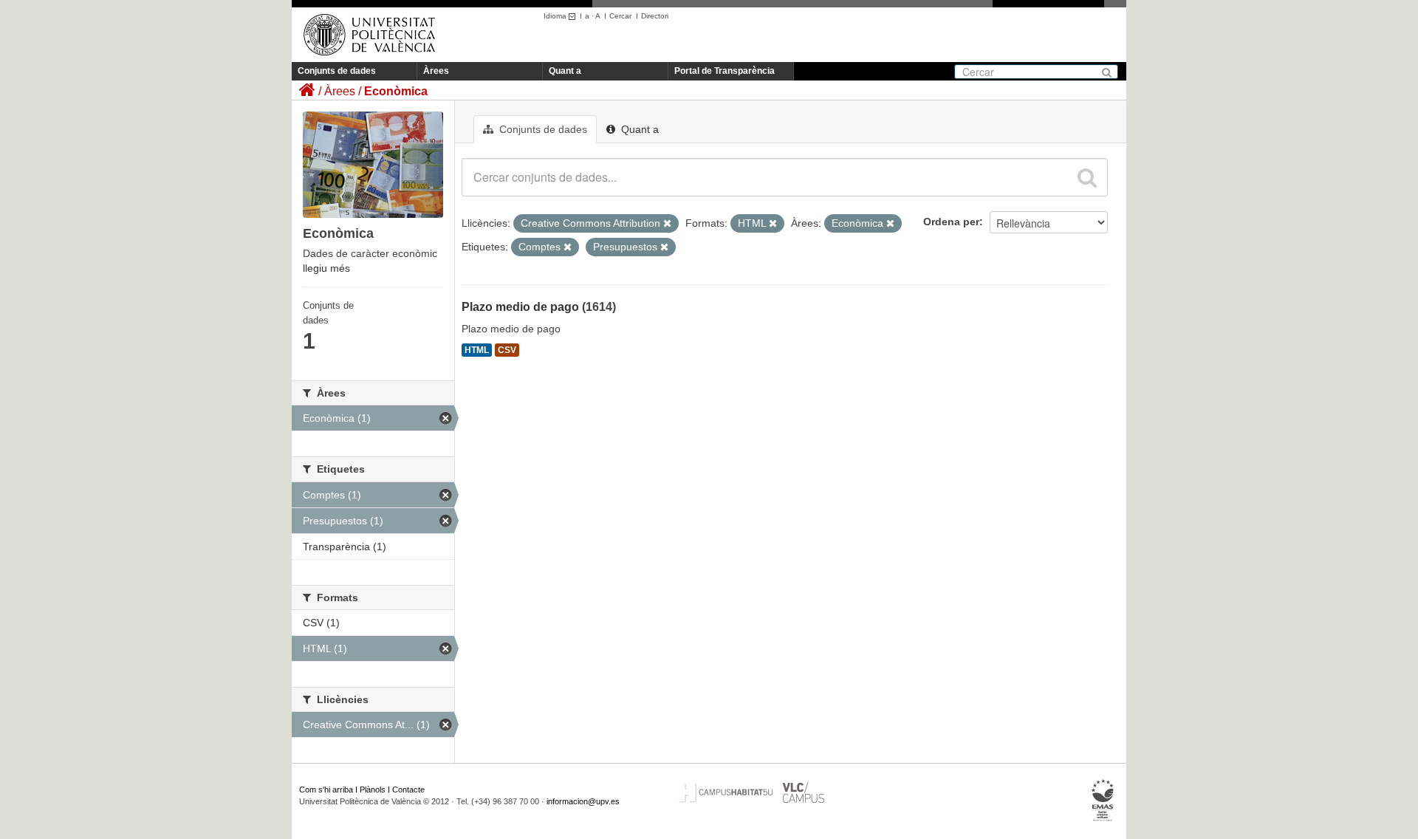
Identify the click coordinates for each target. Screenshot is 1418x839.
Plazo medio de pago (520, 307)
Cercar (620, 16)
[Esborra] (667, 223)
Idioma (556, 16)
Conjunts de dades (337, 71)
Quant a (565, 71)
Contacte (408, 789)
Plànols (373, 789)
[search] (1087, 177)
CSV (507, 350)
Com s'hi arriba (326, 789)
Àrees (436, 71)
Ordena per (951, 221)
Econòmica (396, 91)
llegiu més (326, 268)
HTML (477, 350)
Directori (654, 16)
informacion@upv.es (583, 801)
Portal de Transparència (724, 71)
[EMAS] (1103, 801)
